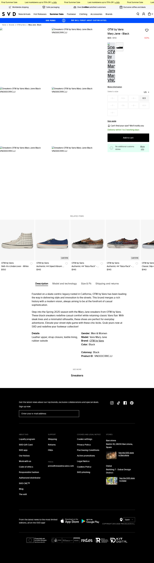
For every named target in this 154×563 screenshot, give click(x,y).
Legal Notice (83, 461)
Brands (109, 14)
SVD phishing (83, 472)
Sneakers (77, 375)
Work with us (25, 461)
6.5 (144, 98)
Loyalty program (27, 439)
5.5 (123, 98)
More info (142, 148)
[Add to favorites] (146, 30)
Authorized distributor (29, 478)
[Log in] (143, 14)
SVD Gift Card (26, 444)
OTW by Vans (21, 25)
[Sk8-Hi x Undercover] (17, 240)
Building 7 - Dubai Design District (118, 471)
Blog (21, 489)
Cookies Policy (84, 467)
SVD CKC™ (24, 483)
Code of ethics (26, 467)
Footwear (71, 14)
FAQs (50, 450)
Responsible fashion (29, 472)
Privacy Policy (84, 444)
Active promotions (86, 455)
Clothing (83, 14)
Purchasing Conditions (88, 450)
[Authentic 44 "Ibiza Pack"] (87, 240)
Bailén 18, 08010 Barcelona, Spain (119, 446)
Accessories (96, 14)
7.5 (123, 105)
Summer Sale (57, 14)
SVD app (23, 450)
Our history (24, 455)
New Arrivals (24, 14)
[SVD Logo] (9, 14)
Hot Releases (40, 14)
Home (4, 25)
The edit (23, 494)
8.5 (144, 105)
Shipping (52, 439)
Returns (52, 444)
